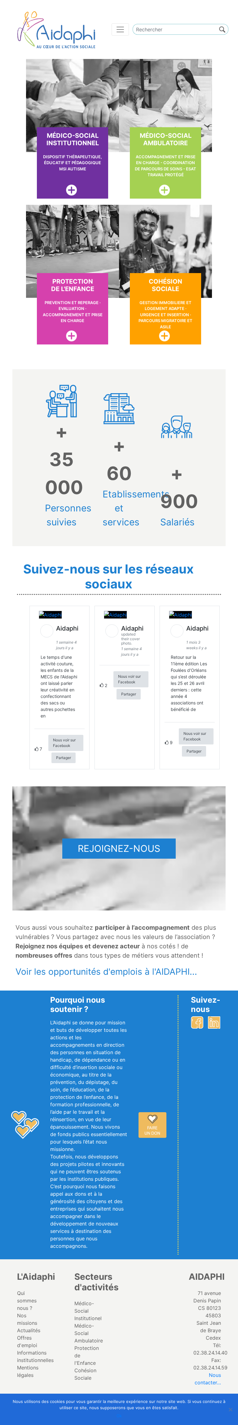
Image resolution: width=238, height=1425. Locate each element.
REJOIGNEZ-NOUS (119, 848)
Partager (63, 757)
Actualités (28, 1330)
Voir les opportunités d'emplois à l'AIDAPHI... (106, 971)
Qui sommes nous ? (27, 1300)
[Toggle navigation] (120, 29)
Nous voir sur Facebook (64, 743)
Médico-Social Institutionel (88, 1310)
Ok (119, 1415)
